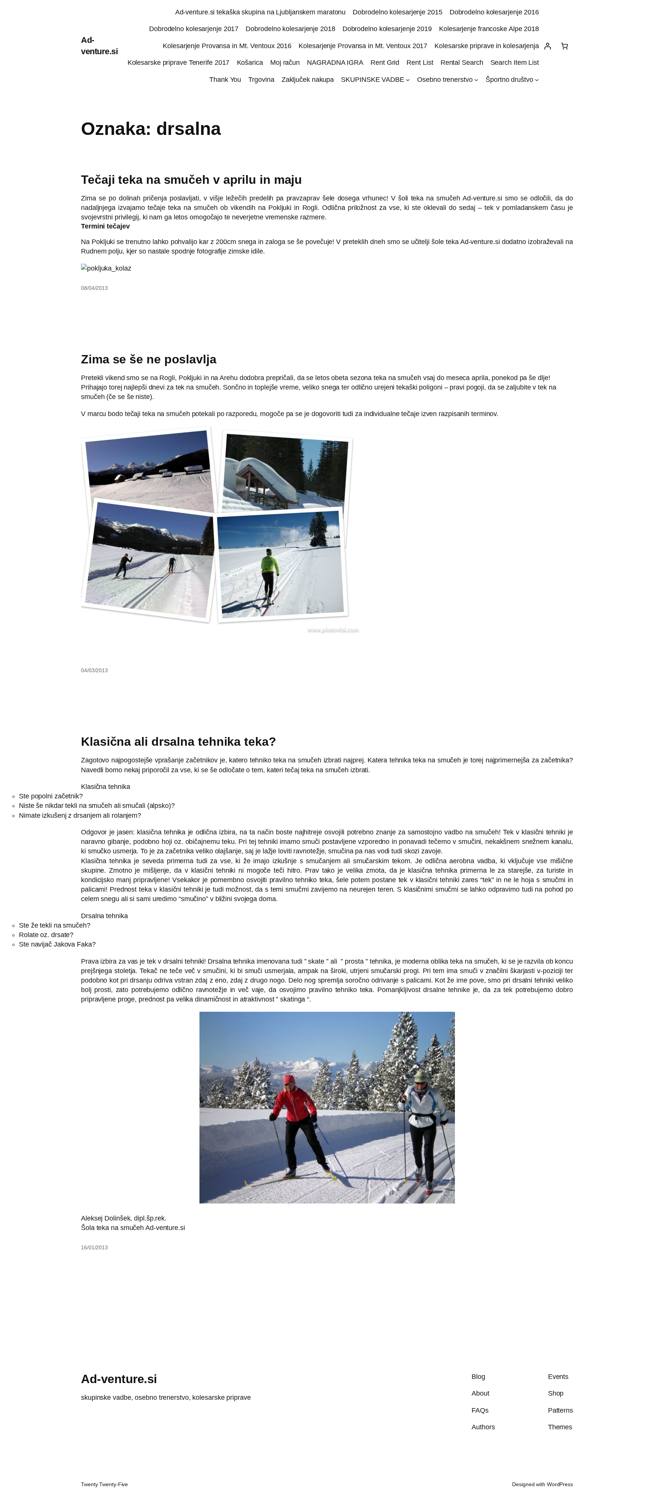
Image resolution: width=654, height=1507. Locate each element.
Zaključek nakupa (308, 79)
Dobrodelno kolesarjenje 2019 (387, 29)
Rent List (419, 62)
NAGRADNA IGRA (335, 62)
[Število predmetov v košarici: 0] (564, 46)
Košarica (250, 62)
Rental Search (462, 62)
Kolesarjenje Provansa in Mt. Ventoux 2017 (363, 46)
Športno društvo (509, 79)
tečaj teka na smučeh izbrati (326, 770)
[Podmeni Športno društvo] (537, 80)
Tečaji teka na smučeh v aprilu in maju (191, 179)
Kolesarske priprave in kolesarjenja (486, 46)
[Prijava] (547, 46)
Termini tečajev (105, 226)
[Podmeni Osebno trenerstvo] (476, 80)
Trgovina (261, 79)
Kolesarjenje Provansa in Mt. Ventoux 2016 (227, 46)
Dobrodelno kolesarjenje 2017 (193, 29)
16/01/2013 (94, 1247)
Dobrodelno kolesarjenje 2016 (494, 12)
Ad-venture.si (119, 1379)
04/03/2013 (94, 670)
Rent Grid (385, 62)
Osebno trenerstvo (444, 79)
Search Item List (514, 62)
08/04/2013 (94, 288)
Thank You (225, 79)
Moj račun (285, 62)
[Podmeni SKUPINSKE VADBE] (408, 80)
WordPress (560, 1484)
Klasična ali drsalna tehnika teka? (178, 741)
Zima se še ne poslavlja (148, 359)
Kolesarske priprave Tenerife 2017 (179, 62)
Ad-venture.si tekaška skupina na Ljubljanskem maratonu (260, 12)
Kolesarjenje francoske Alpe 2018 (489, 29)
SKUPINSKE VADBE (372, 79)
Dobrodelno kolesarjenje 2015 (397, 12)
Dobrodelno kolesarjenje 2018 (290, 29)
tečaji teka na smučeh (157, 414)
